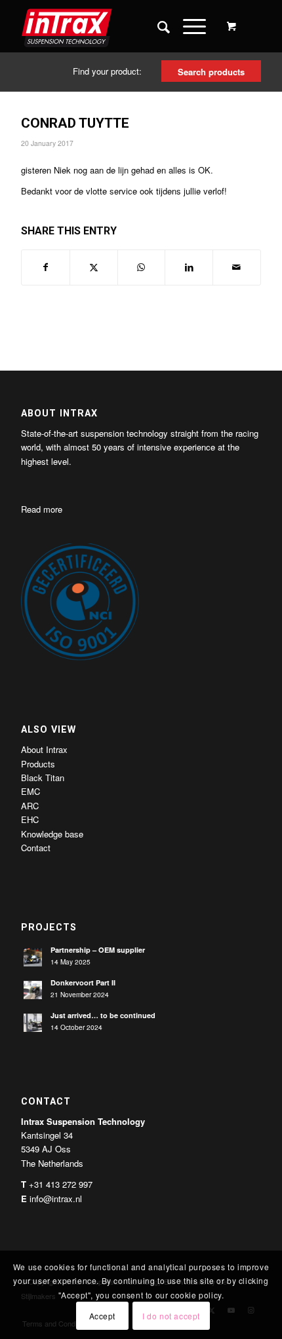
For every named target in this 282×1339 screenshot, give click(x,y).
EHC (30, 819)
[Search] (157, 26)
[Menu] (188, 26)
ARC (30, 805)
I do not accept (171, 1315)
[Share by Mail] (236, 267)
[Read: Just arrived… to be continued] (33, 1023)
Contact (35, 847)
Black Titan (42, 777)
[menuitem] (157, 26)
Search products (211, 71)
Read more (41, 509)
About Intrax (44, 749)
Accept (102, 1315)
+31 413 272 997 (60, 1184)
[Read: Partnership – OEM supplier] (33, 957)
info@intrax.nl (56, 1198)
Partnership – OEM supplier (97, 950)
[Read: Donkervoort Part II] (33, 990)
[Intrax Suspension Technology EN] (116, 26)
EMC (30, 791)
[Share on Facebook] (46, 267)
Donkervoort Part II (82, 982)
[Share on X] (93, 267)
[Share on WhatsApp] (141, 267)
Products (38, 764)
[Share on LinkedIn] (188, 267)
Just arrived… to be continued (102, 1015)
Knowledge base (52, 834)
